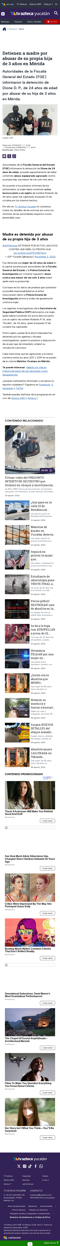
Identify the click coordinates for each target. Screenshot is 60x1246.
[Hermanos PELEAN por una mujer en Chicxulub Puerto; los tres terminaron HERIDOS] (17, 659)
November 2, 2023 (45, 256)
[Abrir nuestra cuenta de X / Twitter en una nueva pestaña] (19, 1166)
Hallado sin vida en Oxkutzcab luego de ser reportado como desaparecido (25, 371)
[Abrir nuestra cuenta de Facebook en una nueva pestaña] (35, 1166)
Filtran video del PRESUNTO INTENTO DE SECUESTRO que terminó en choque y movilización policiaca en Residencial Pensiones (29, 483)
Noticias (5, 21)
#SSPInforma (9, 245)
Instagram (7, 388)
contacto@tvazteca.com (41, 1195)
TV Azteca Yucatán (25, 206)
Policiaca (13, 29)
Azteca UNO (35, 4)
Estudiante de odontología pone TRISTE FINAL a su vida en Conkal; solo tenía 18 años (43, 586)
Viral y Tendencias (36, 21)
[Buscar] (56, 13)
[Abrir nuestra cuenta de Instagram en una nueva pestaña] (24, 1166)
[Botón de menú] (3, 14)
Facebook (44, 384)
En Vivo (54, 22)
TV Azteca (22, 4)
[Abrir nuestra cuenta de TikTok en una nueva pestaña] (30, 1166)
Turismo (18, 21)
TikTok (19, 388)
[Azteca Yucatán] (30, 13)
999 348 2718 (36, 1198)
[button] (30, 1244)
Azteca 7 (48, 4)
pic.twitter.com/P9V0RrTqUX (30, 253)
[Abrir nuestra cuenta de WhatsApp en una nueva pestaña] (41, 1166)
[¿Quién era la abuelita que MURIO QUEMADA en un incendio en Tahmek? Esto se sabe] (17, 683)
